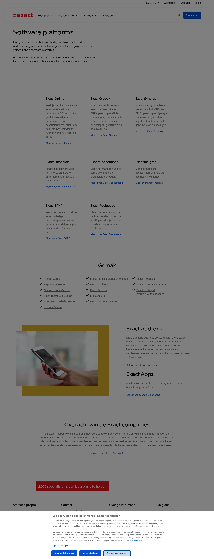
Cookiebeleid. (136, 540)
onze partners (138, 523)
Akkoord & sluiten (64, 553)
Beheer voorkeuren (117, 553)
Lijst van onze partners (62, 546)
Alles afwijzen (90, 553)
